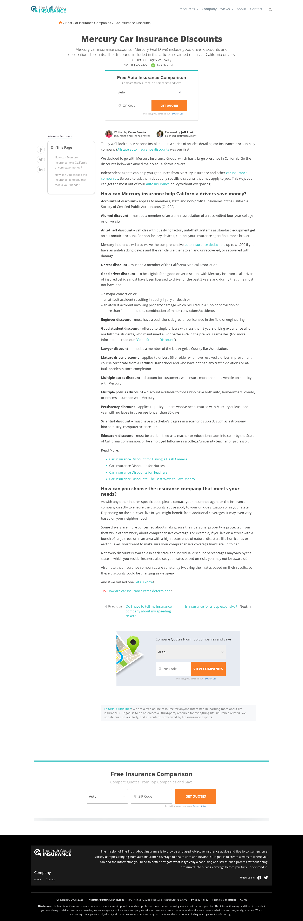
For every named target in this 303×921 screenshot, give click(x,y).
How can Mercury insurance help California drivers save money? (71, 162)
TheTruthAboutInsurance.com (105, 899)
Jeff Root (187, 132)
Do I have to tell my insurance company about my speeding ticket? (149, 611)
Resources (187, 9)
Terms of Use (176, 113)
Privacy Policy (199, 899)
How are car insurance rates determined (138, 591)
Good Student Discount (155, 339)
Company (42, 872)
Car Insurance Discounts (132, 23)
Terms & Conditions (224, 899)
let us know (144, 582)
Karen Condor (137, 132)
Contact (256, 9)
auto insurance (158, 184)
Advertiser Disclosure (59, 136)
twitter (266, 877)
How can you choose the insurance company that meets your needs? (71, 179)
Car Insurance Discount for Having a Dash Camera (148, 459)
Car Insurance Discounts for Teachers (138, 472)
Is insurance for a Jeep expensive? (211, 606)
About (241, 9)
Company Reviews (216, 9)
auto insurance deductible (204, 244)
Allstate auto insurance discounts (143, 149)
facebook (259, 877)
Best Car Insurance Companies (88, 23)
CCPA (243, 899)
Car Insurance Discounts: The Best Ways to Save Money (152, 479)
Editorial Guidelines (117, 709)
